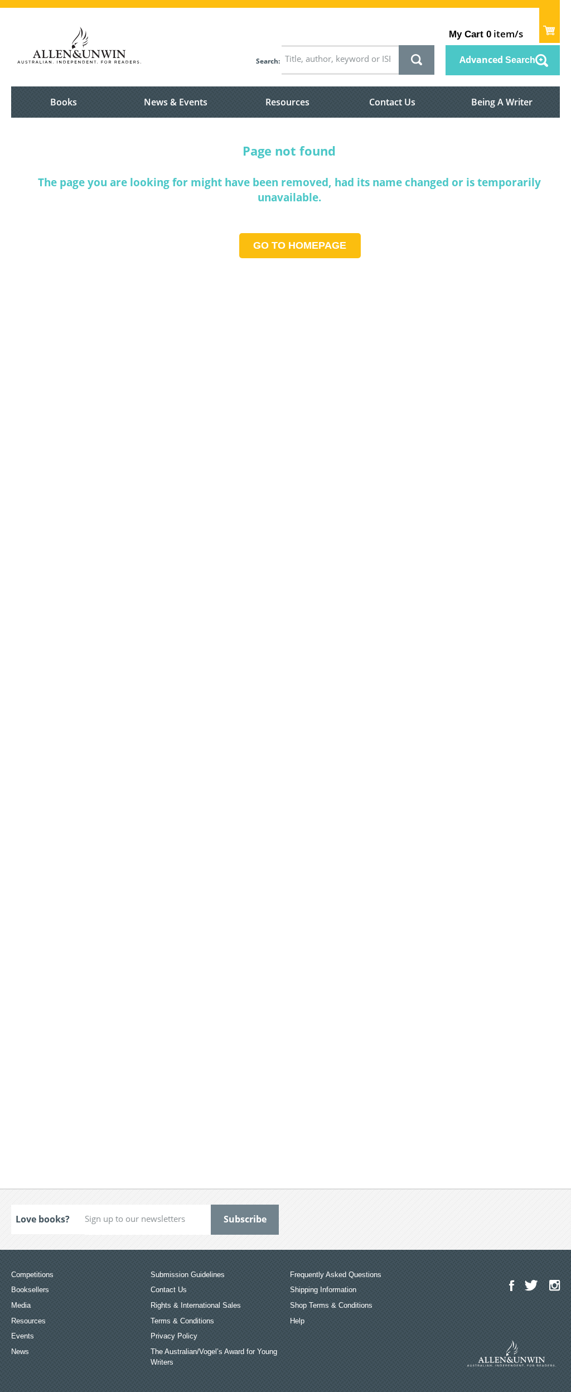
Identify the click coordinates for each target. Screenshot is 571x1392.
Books (63, 102)
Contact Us (392, 102)
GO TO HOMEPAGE (299, 245)
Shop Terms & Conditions (331, 1305)
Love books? (43, 1219)
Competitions (32, 1274)
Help (297, 1321)
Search (267, 61)
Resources (287, 102)
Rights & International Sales (196, 1305)
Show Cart (549, 25)
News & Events (175, 102)
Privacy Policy (174, 1336)
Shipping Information (323, 1289)
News (20, 1351)
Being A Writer (502, 102)
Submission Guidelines (188, 1274)
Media (21, 1305)
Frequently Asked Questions (335, 1274)
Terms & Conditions (182, 1321)
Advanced (497, 60)
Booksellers (30, 1289)
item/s (486, 33)
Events (22, 1336)
